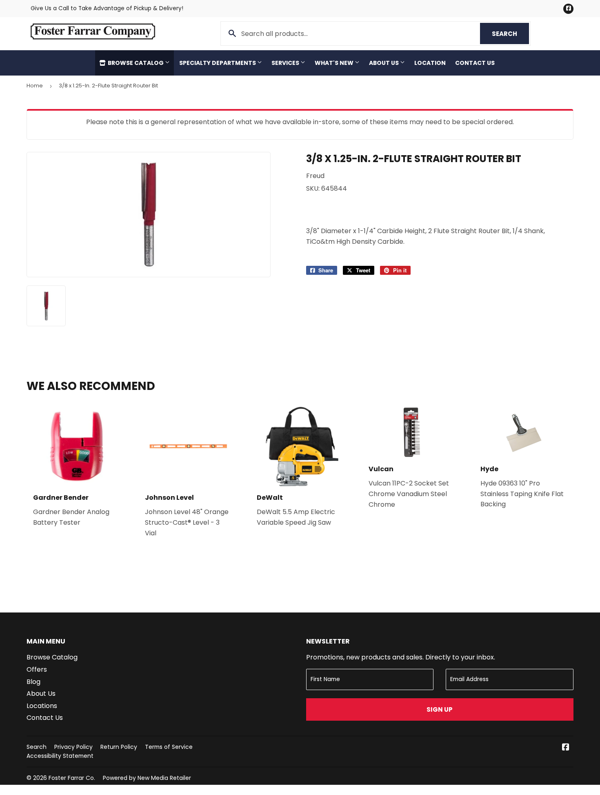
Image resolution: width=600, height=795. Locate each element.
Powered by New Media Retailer (147, 778)
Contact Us (475, 63)
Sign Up (440, 709)
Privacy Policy (73, 747)
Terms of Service (169, 747)
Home (35, 85)
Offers (37, 669)
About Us (384, 63)
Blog (33, 681)
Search (510, 33)
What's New (335, 63)
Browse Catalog (136, 63)
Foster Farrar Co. (72, 778)
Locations (42, 705)
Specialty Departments (218, 63)
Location (430, 63)
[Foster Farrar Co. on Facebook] (565, 748)
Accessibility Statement (60, 756)
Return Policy (118, 747)
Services (285, 63)
